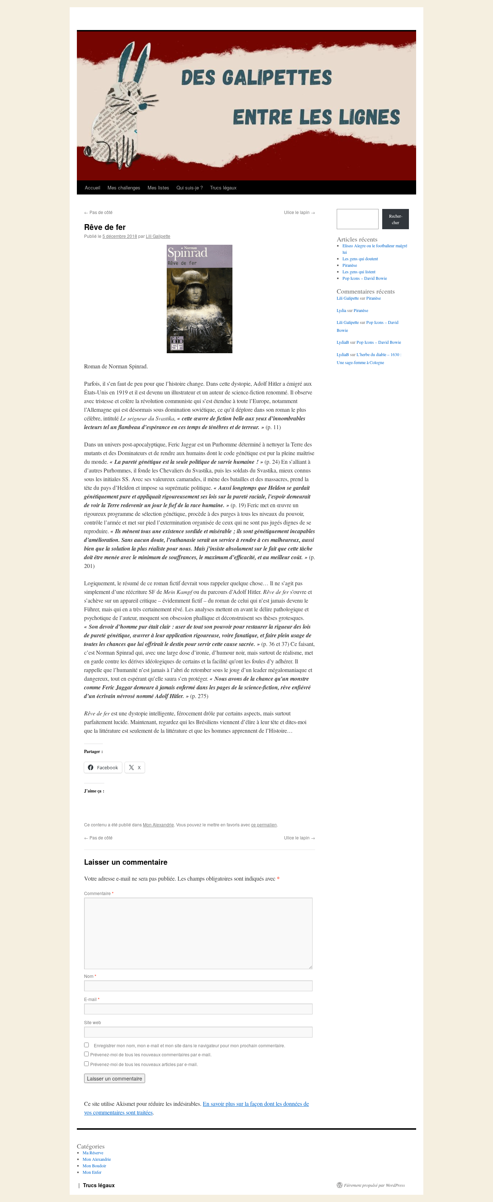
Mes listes (158, 187)
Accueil (92, 187)
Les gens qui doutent (360, 258)
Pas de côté (98, 212)
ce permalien (264, 824)
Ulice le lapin (299, 212)
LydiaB (343, 342)
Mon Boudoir (94, 1165)
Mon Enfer (92, 1172)
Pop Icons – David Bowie (365, 278)
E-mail (92, 999)
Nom (90, 976)
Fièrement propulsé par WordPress (374, 1185)
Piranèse (350, 265)
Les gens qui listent (359, 271)
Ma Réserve (93, 1152)
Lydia (341, 310)
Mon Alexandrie (158, 824)
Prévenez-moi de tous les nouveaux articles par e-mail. (144, 1064)
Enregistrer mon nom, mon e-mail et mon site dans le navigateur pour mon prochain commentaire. (189, 1045)
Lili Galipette (158, 236)
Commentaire (99, 893)
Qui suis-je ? (189, 187)
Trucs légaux (223, 187)
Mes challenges (124, 187)
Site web (92, 1022)
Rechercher (395, 219)
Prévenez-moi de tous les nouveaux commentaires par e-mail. (150, 1054)
